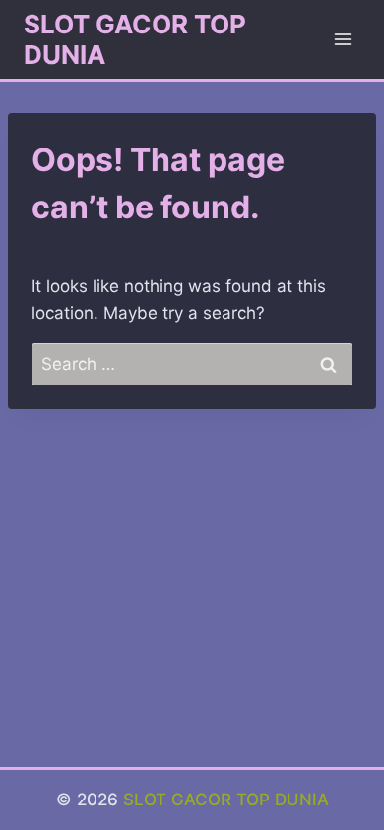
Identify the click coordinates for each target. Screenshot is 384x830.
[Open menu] (342, 39)
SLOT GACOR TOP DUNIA (226, 799)
